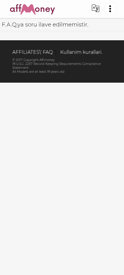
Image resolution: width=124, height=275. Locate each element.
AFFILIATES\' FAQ (32, 52)
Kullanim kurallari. (81, 52)
